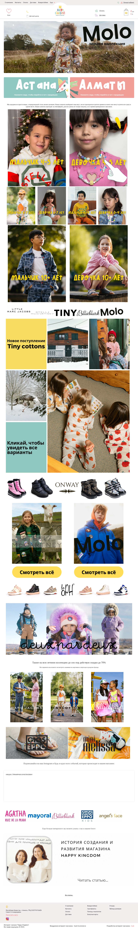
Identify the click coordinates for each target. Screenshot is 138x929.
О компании (69, 906)
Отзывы (112, 906)
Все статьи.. (69, 895)
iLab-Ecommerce (80, 926)
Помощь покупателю (94, 911)
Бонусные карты (92, 914)
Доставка (68, 914)
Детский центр (34, 16)
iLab (132, 926)
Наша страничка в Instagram (19, 774)
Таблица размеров (115, 909)
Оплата (67, 911)
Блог (8, 15)
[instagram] (7, 918)
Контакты (68, 909)
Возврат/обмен (92, 906)
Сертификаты (91, 909)
